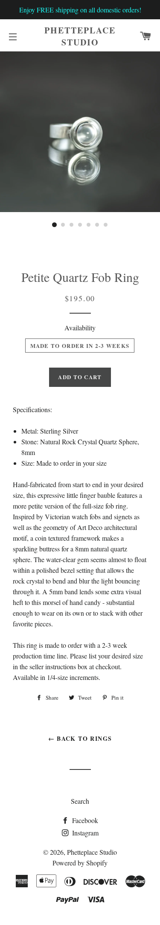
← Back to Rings (80, 738)
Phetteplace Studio (80, 36)
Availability (80, 327)
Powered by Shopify (80, 862)
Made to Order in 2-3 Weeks (80, 345)
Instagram (84, 832)
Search (80, 800)
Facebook (84, 820)
